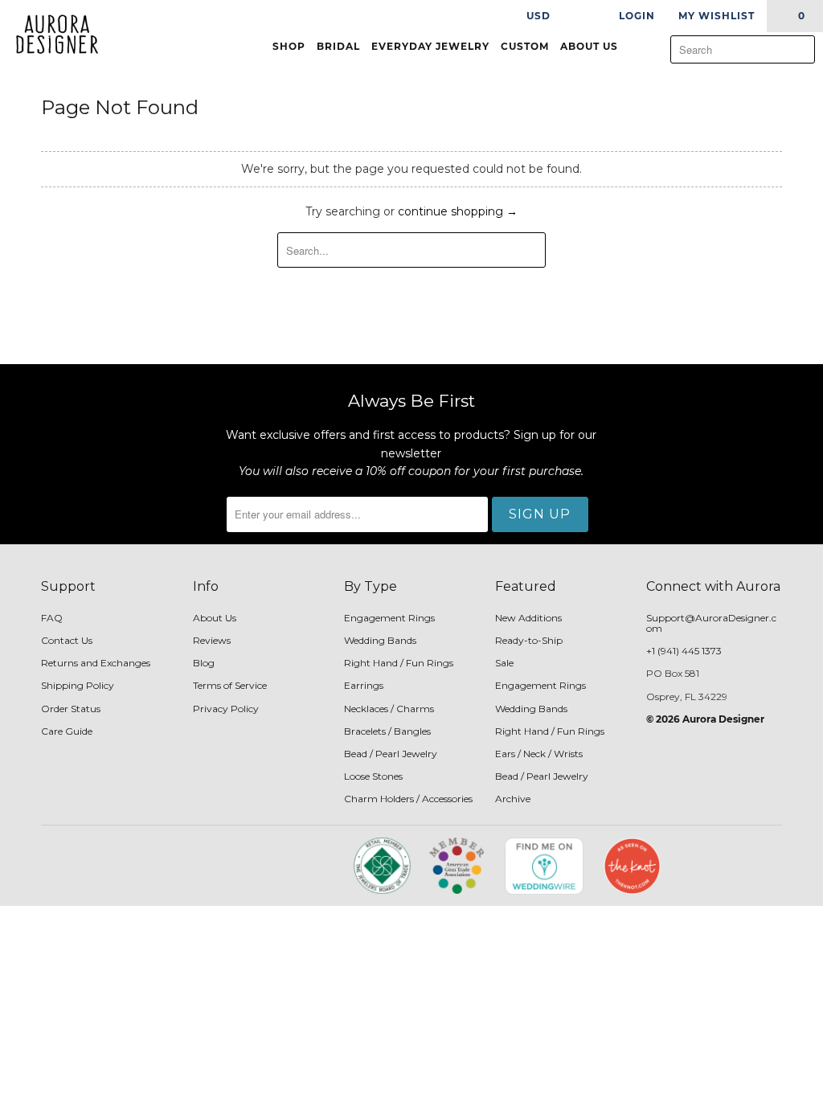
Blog (204, 663)
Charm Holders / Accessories (408, 799)
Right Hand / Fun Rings (398, 663)
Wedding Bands (380, 640)
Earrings (363, 685)
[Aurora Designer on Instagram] (248, 871)
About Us (590, 46)
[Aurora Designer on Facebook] (220, 871)
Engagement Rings (389, 618)
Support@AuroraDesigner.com (711, 623)
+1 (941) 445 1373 (684, 651)
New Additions (528, 618)
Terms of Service (230, 685)
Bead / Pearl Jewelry (390, 754)
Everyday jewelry (430, 46)
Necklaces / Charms (389, 709)
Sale (504, 663)
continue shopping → (458, 211)
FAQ (52, 618)
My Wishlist (716, 16)
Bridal (338, 46)
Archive (512, 799)
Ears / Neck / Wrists (539, 754)
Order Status (70, 709)
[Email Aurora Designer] (276, 871)
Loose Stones (373, 776)
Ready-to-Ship (529, 640)
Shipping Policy (77, 685)
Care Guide (66, 731)
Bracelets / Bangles (387, 731)
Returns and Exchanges (95, 663)
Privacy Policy (226, 709)
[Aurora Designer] (50, 35)
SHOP (288, 46)
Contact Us (66, 640)
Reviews (212, 640)
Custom (525, 46)
